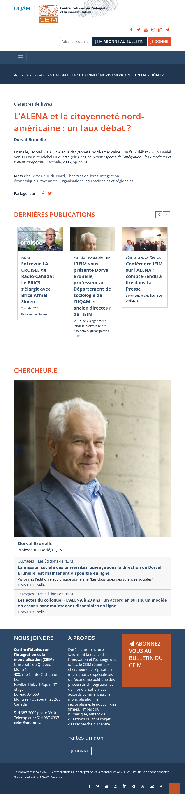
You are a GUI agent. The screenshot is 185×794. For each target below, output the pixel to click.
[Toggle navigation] (20, 57)
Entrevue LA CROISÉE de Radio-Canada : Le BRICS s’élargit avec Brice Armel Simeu (38, 283)
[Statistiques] (152, 786)
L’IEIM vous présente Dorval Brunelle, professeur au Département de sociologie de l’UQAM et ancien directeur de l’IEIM (92, 289)
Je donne (80, 751)
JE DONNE (159, 41)
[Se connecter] (161, 786)
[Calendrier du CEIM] (160, 29)
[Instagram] (153, 29)
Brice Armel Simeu (34, 314)
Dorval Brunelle (30, 139)
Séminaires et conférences (143, 257)
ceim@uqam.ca (28, 722)
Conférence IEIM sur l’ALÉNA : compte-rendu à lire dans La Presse (144, 276)
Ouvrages (26, 561)
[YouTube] (145, 29)
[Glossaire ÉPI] (142, 786)
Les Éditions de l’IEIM (55, 561)
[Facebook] (131, 29)
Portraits (79, 257)
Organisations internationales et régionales (96, 180)
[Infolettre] (167, 29)
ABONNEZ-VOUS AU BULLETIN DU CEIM (146, 654)
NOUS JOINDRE (33, 637)
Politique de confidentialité (151, 772)
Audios (25, 257)
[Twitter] (138, 29)
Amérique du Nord (49, 176)
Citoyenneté (47, 180)
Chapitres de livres (33, 104)
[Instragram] (115, 786)
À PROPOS (81, 637)
